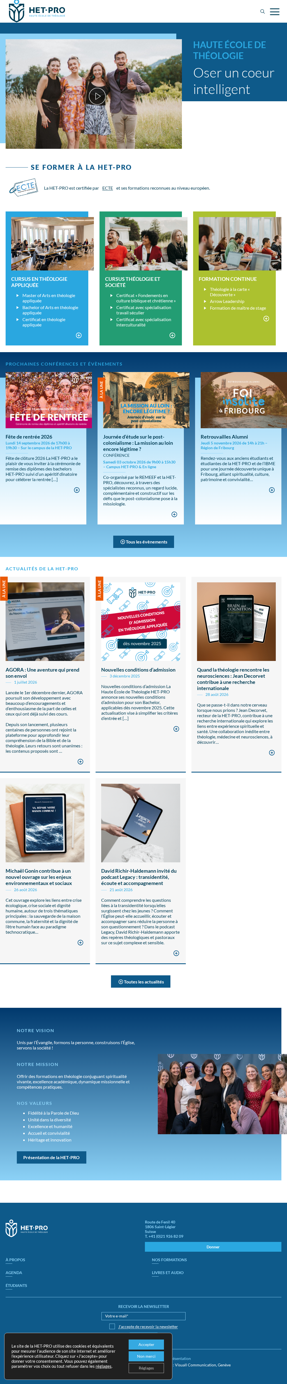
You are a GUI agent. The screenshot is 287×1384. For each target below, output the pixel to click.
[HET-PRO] (27, 1235)
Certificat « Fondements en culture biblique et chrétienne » (146, 298)
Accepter (146, 1344)
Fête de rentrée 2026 (29, 437)
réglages (104, 1366)
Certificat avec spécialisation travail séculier (143, 310)
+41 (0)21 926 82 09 (166, 1236)
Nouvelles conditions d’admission (138, 670)
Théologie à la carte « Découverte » (230, 291)
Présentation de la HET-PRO (51, 1157)
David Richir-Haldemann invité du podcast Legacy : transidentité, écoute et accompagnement (139, 877)
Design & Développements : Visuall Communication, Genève (178, 1364)
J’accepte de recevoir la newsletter (148, 1326)
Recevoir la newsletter (143, 1306)
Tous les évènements (146, 541)
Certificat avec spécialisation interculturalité (143, 322)
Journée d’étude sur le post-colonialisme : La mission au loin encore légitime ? (138, 443)
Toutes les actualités (144, 981)
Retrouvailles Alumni (224, 437)
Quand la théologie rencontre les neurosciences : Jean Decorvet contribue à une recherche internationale (233, 679)
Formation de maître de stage (238, 307)
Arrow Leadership (227, 301)
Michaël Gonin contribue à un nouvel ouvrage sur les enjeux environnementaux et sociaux (39, 877)
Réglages (146, 1368)
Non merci (146, 1356)
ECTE (107, 187)
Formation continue (228, 279)
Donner (213, 1246)
